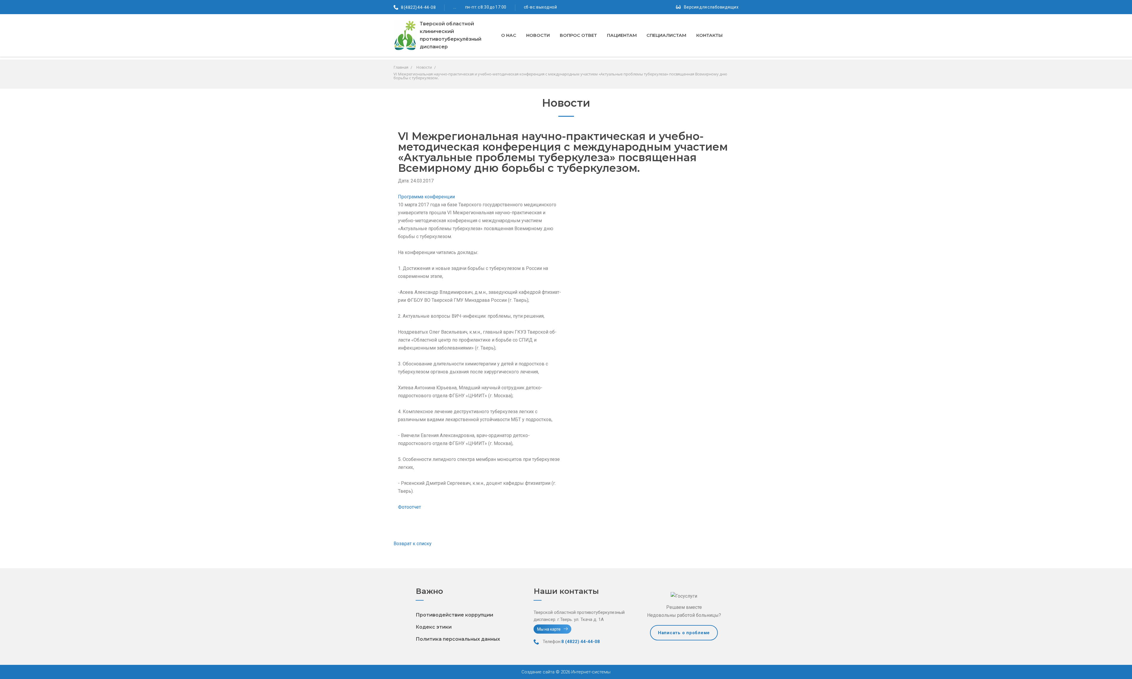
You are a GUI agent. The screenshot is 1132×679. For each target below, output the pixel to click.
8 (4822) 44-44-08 (418, 7)
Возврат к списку (413, 543)
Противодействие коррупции (454, 615)
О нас (508, 35)
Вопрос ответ (578, 35)
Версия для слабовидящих (711, 7)
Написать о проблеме (684, 632)
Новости (538, 35)
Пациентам (622, 35)
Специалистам (666, 35)
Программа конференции (426, 197)
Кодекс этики (434, 627)
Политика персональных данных (458, 639)
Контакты (709, 35)
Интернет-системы (590, 672)
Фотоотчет (409, 507)
